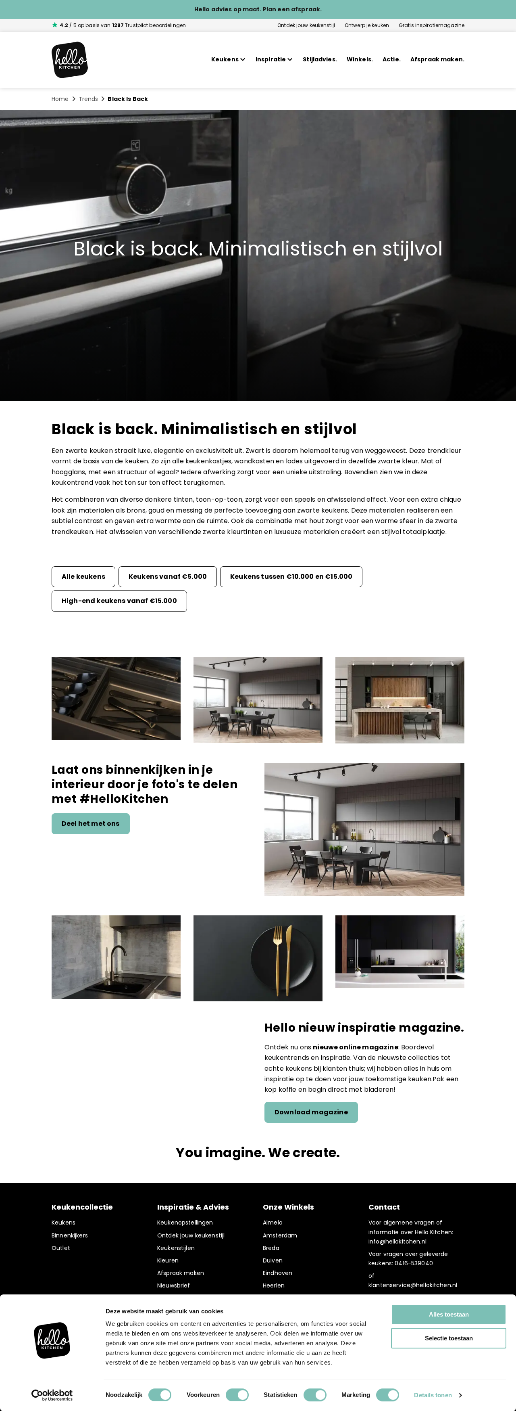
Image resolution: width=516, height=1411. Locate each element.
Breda (271, 1248)
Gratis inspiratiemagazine (431, 25)
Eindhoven (277, 1273)
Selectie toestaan (449, 1338)
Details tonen (433, 1395)
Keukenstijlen (176, 1248)
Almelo (273, 1222)
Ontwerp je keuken (367, 25)
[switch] (237, 1394)
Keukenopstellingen (185, 1222)
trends (88, 99)
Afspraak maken (180, 1273)
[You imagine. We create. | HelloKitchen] (70, 60)
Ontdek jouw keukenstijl (306, 25)
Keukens (63, 1222)
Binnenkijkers (70, 1235)
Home (60, 99)
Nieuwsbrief (173, 1285)
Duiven (273, 1260)
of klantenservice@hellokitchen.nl (412, 1280)
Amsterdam (280, 1235)
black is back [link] (128, 99)
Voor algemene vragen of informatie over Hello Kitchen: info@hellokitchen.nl (410, 1231)
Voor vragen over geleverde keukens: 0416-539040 (408, 1258)
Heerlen (274, 1285)
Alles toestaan (449, 1314)
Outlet (61, 1248)
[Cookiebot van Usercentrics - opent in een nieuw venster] (52, 1395)
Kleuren (168, 1260)
